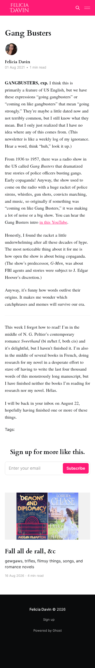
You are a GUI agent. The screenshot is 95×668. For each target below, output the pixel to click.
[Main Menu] (87, 7)
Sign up (49, 619)
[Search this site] (78, 8)
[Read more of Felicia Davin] (11, 49)
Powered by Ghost (47, 630)
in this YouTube (53, 222)
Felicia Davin (17, 62)
